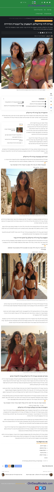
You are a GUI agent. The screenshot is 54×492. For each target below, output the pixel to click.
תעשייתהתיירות (25, 460)
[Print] (41, 33)
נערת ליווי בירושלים (20, 410)
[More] (39, 33)
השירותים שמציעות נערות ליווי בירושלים (37, 103)
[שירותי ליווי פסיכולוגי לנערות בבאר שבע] (19, 129)
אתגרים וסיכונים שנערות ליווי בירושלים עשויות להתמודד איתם (14, 103)
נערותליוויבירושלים (32, 460)
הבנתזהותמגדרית (39, 460)
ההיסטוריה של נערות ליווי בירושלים (38, 101)
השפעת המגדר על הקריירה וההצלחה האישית (14, 142)
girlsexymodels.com (20, 483)
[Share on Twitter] (45, 33)
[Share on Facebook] (47, 33)
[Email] (43, 33)
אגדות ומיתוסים (43, 448)
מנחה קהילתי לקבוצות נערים (16, 137)
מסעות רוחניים (43, 445)
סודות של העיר (43, 452)
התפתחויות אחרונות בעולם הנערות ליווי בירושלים (13, 105)
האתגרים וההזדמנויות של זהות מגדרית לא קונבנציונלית (44, 20)
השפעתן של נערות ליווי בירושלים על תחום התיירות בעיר (36, 107)
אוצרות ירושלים (43, 455)
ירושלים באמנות (43, 450)
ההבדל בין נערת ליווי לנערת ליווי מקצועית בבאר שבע (13, 134)
